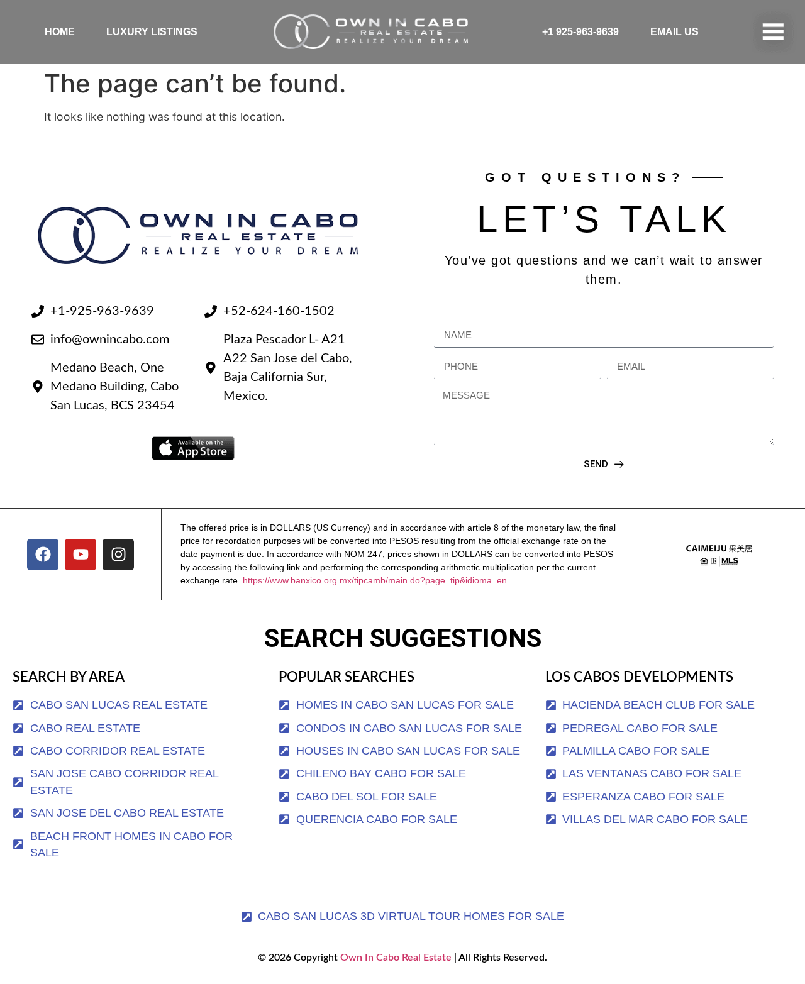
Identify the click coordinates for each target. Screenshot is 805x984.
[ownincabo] (719, 555)
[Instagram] (118, 554)
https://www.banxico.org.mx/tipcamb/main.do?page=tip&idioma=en (375, 580)
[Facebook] (42, 554)
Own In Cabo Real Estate (395, 958)
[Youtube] (80, 554)
